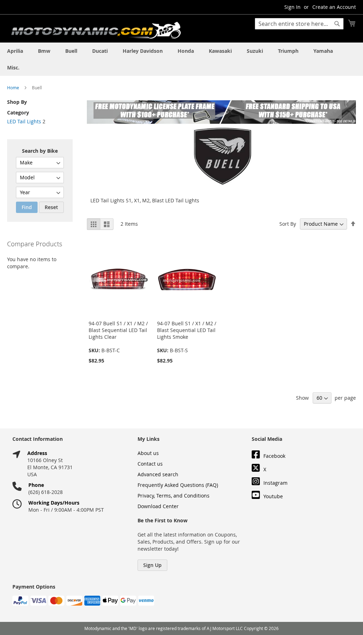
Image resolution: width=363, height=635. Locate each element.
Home (13, 87)
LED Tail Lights (24, 121)
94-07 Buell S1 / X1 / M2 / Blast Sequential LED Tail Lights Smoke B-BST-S (186, 337)
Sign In (292, 7)
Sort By (287, 223)
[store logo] (96, 30)
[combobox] (299, 23)
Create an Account (334, 7)
